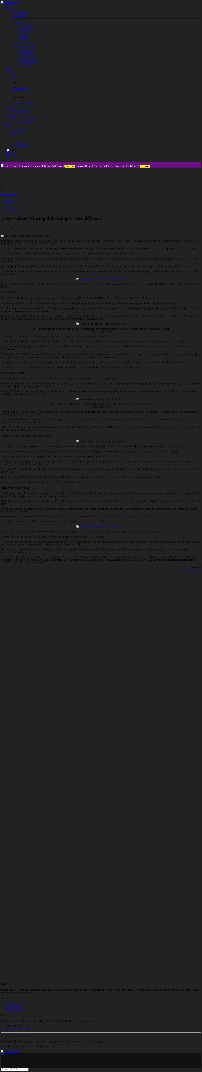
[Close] (2, 164)
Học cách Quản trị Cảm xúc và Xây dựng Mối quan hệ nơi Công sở (37, 166)
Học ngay (70, 166)
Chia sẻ (10, 200)
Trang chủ (12, 208)
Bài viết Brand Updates (9, 195)
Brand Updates (14, 211)
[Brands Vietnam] (10, 2)
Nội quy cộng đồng (16, 1009)
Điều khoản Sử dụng (17, 1004)
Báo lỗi (10, 203)
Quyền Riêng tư (14, 1006)
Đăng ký (11, 155)
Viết (3, 161)
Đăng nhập (12, 153)
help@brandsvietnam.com (19, 1028)
